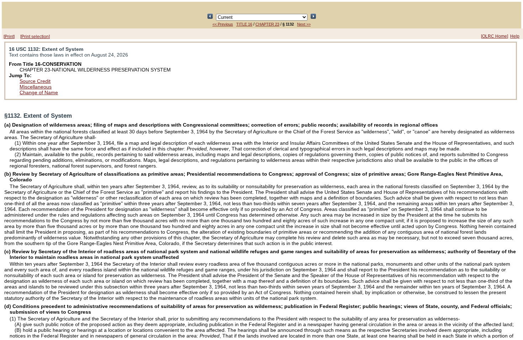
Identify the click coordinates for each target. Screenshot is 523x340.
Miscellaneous (36, 87)
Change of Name (39, 92)
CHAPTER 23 (267, 24)
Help (514, 36)
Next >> (304, 24)
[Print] (9, 36)
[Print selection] (35, 36)
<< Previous (222, 24)
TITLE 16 (244, 24)
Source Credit (35, 81)
